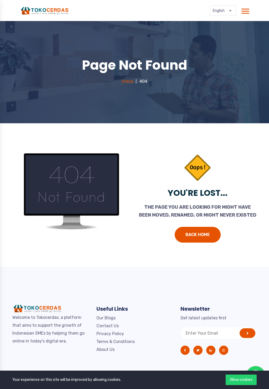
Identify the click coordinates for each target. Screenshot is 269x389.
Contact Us (107, 325)
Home (127, 81)
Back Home (197, 234)
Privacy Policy (110, 333)
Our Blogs (106, 317)
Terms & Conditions (115, 341)
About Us (105, 349)
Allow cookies (241, 379)
